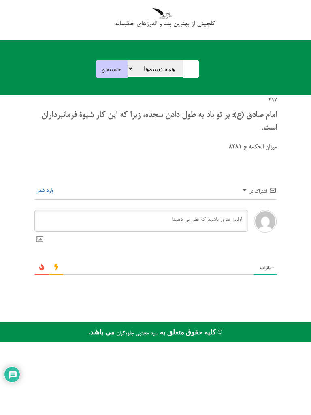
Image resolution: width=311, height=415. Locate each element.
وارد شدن (45, 191)
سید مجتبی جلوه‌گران (136, 333)
